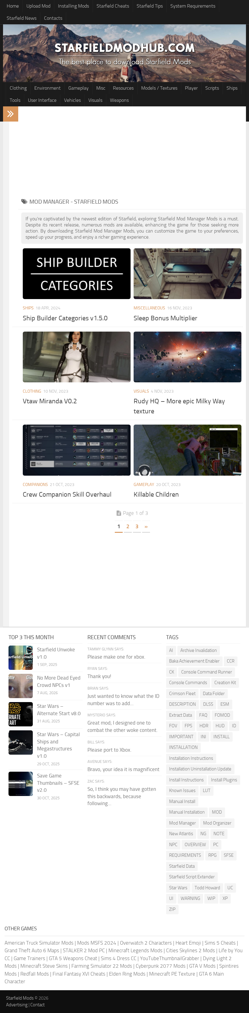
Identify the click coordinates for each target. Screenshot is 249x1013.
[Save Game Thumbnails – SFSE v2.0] (21, 784)
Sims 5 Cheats (220, 943)
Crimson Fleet (182, 693)
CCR (230, 661)
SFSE (229, 855)
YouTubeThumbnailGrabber (169, 958)
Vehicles (72, 100)
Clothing (18, 88)
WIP (211, 898)
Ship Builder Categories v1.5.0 (65, 318)
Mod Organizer (217, 823)
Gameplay (78, 88)
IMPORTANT (181, 736)
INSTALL (221, 736)
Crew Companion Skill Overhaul (67, 494)
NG (203, 833)
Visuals (95, 100)
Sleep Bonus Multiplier (165, 318)
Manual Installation (187, 812)
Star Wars (178, 888)
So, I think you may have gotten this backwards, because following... (121, 796)
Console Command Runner (206, 672)
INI (203, 736)
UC (230, 888)
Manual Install (182, 801)
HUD (220, 726)
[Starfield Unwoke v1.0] (21, 658)
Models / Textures (159, 88)
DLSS (208, 704)
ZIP (172, 909)
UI (171, 898)
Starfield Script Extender (192, 877)
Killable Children (156, 494)
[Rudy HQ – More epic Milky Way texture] (187, 357)
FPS (188, 726)
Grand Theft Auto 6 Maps (32, 950)
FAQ (203, 715)
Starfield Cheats (113, 6)
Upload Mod (38, 6)
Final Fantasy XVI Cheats (79, 974)
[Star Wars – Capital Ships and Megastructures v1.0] (21, 742)
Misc (100, 88)
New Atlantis (181, 833)
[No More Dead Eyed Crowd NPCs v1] (21, 686)
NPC (173, 844)
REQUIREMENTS (185, 855)
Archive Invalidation (198, 650)
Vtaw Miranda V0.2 (50, 401)
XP (225, 898)
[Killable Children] (187, 450)
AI (171, 650)
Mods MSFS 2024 (96, 943)
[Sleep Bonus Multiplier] (187, 273)
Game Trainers (29, 958)
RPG (212, 855)
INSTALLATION (183, 747)
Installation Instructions (191, 758)
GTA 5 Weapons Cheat (73, 958)
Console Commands (188, 682)
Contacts (53, 18)
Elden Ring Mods (127, 974)
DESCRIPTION (182, 704)
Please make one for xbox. (116, 657)
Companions (35, 484)
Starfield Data (182, 866)
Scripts (212, 88)
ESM (224, 704)
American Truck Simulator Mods (39, 943)
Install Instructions (186, 780)
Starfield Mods (20, 998)
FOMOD (222, 715)
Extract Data (180, 715)
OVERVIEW (195, 844)
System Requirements (192, 6)
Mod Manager (182, 823)
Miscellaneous (149, 308)
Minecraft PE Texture (172, 974)
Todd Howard (207, 888)
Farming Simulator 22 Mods (101, 966)
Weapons (119, 100)
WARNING (190, 898)
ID (234, 726)
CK (171, 672)
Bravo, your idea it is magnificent (123, 769)
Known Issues (182, 790)
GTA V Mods (202, 966)
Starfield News (21, 18)
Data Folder (214, 693)
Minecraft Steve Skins (44, 966)
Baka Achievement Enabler (194, 661)
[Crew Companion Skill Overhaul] (76, 450)
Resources (123, 88)
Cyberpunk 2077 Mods (161, 966)
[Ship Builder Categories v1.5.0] (76, 273)
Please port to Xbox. (109, 750)
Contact (37, 1005)
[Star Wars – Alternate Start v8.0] (21, 714)
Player (191, 88)
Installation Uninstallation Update (200, 769)
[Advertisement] (132, 152)
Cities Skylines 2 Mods (190, 950)
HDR (204, 726)
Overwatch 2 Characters (146, 943)
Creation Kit (225, 682)
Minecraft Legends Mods (135, 950)
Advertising (17, 1005)
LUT (206, 790)
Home (13, 6)
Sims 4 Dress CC (118, 958)
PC (215, 844)
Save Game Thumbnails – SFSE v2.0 (58, 783)
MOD (217, 812)
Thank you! (99, 676)
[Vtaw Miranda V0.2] (76, 357)
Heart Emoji (188, 943)
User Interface (42, 100)
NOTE (218, 833)
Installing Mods (73, 6)
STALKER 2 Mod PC (84, 950)
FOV (173, 726)
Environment (47, 88)
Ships (232, 88)
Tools (15, 100)
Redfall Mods (34, 974)
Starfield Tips (150, 6)
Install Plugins (224, 780)
